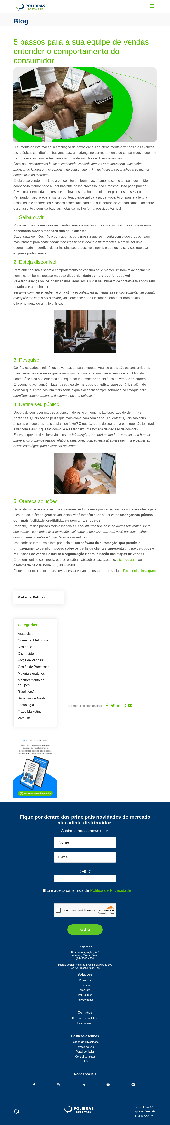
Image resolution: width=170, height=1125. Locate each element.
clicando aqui (126, 559)
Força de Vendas (30, 660)
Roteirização (27, 691)
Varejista (24, 718)
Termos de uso (85, 1046)
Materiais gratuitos (31, 673)
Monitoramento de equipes (31, 682)
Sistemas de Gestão (32, 698)
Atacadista (25, 633)
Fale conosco (85, 1023)
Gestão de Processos (33, 667)
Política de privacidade (85, 1041)
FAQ (85, 1061)
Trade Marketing (30, 711)
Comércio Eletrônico (33, 640)
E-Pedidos (85, 985)
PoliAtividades (85, 999)
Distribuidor (26, 653)
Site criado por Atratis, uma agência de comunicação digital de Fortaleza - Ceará (17, 1111)
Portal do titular (85, 1051)
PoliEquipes (85, 994)
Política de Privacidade (110, 890)
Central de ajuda (85, 1056)
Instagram (148, 571)
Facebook (130, 571)
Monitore (85, 989)
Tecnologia (26, 705)
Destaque (25, 647)
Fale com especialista (85, 1018)
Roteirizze (85, 980)
